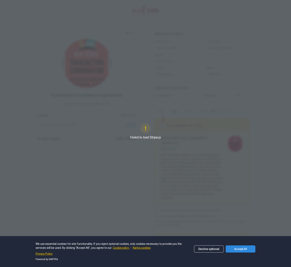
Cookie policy (121, 247)
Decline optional (208, 249)
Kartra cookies (142, 247)
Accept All (240, 249)
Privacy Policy (44, 253)
